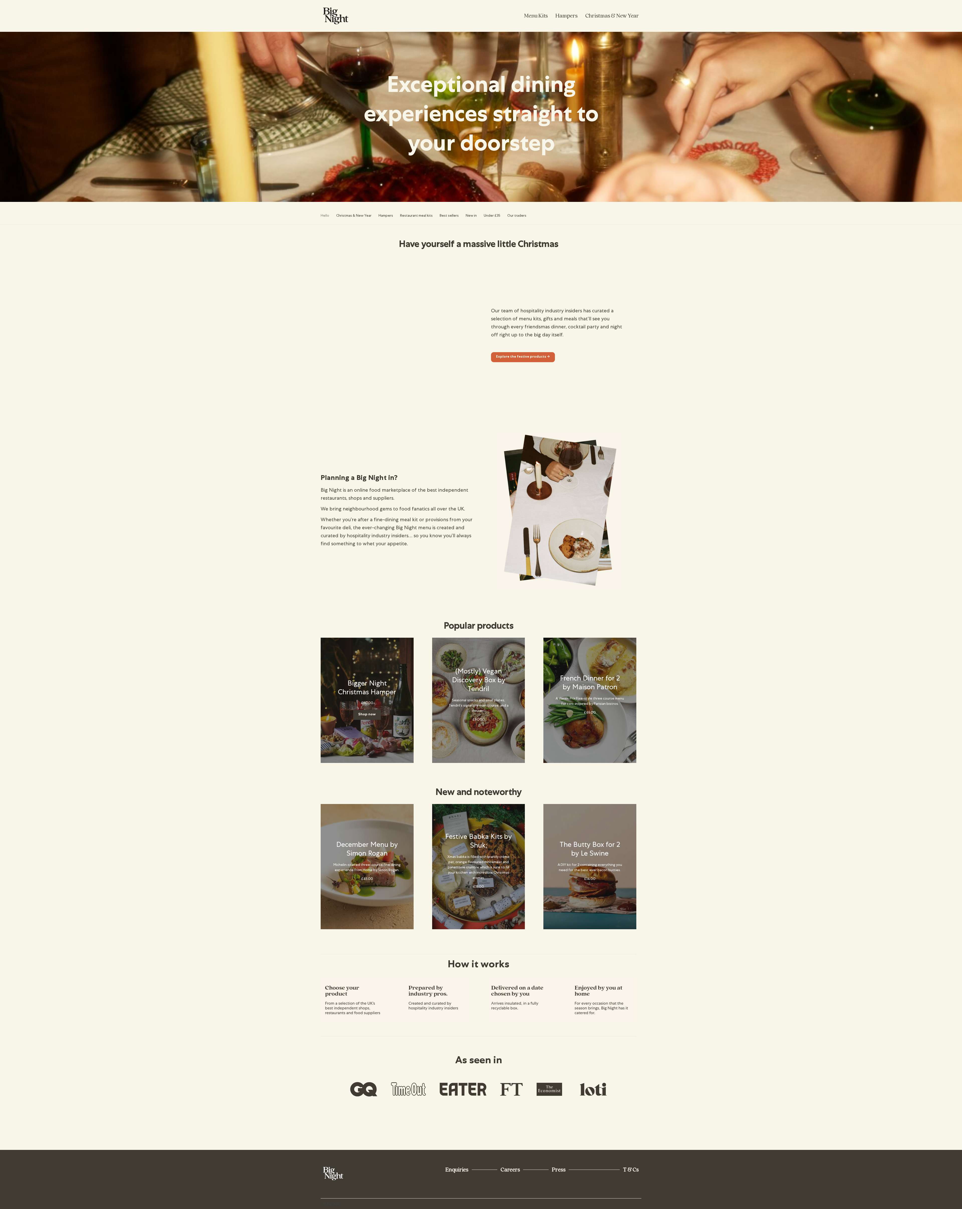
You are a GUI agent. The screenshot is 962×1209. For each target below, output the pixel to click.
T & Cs (631, 1169)
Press (558, 1169)
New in (471, 216)
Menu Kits (536, 16)
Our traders (516, 216)
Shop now (367, 714)
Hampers (566, 16)
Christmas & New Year (612, 16)
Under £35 (492, 216)
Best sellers (449, 216)
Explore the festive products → (523, 357)
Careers (510, 1169)
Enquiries (456, 1169)
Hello (325, 216)
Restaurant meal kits (416, 216)
